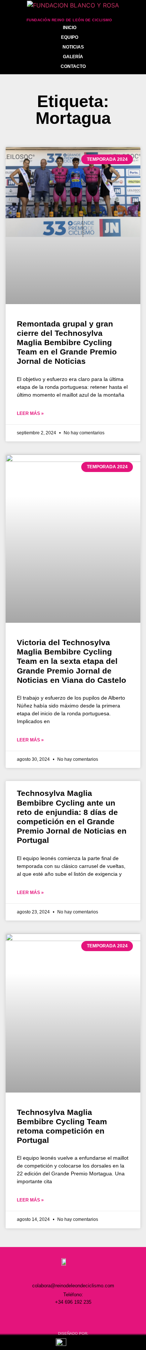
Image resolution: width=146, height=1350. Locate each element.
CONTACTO (73, 66)
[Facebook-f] (57, 1317)
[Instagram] (41, 1317)
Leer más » (30, 413)
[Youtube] (88, 1317)
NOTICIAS (73, 47)
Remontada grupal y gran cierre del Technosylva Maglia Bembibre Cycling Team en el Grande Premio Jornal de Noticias (67, 342)
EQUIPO (69, 37)
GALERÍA (73, 56)
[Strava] (104, 1317)
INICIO (69, 27)
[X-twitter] (73, 1317)
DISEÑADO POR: (73, 1333)
